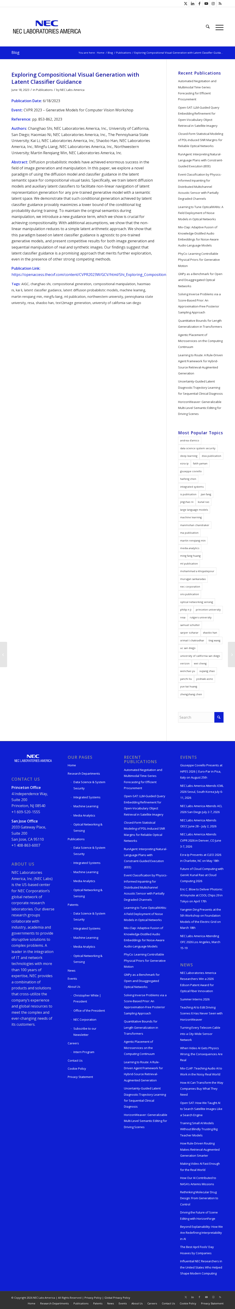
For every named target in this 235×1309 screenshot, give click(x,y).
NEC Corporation (84, 1019)
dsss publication (211, 456)
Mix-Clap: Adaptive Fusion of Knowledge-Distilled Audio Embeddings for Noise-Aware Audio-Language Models (198, 236)
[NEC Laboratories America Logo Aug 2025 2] (46, 26)
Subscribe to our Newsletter (84, 1031)
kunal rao (203, 502)
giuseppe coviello (191, 471)
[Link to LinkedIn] (192, 3)
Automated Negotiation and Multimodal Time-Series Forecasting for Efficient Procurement (197, 90)
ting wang (214, 640)
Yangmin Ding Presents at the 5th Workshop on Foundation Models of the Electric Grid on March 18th (200, 918)
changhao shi (40, 284)
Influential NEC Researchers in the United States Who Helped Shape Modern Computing (201, 1267)
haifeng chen (188, 479)
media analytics (189, 548)
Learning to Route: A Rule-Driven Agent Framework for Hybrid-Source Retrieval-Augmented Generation (200, 364)
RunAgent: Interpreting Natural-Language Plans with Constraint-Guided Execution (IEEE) (200, 160)
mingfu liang (53, 296)
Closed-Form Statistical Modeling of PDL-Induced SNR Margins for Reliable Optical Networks (200, 140)
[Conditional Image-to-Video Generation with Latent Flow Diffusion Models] (3, 654)
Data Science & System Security (89, 785)
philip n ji (185, 609)
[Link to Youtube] (206, 3)
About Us (74, 987)
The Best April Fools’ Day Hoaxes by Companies (197, 1250)
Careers (73, 1043)
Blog (15, 52)
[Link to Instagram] (213, 3)
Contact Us (75, 1060)
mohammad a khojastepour (197, 571)
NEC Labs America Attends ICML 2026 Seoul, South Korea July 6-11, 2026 (202, 792)
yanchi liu (186, 679)
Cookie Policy (77, 1068)
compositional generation (71, 284)
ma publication (189, 532)
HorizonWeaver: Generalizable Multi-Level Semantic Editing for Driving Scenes (199, 408)
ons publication (189, 594)
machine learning (132, 290)
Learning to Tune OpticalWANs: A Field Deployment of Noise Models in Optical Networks (200, 213)
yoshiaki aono (204, 679)
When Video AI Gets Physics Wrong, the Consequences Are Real (201, 1054)
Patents (73, 905)
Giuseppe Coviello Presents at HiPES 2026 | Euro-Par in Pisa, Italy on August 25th (201, 771)
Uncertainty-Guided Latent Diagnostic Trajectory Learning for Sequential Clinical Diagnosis (200, 387)
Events (72, 978)
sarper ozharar (189, 632)
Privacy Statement (80, 1077)
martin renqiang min (26, 296)
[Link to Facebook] (199, 3)
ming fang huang (190, 555)
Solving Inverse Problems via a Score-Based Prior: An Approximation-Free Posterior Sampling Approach (199, 303)
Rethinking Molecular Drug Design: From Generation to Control (199, 1198)
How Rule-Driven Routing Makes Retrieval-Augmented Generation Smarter (200, 1149)
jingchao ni (186, 502)
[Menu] (218, 26)
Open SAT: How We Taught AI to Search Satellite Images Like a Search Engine (201, 1109)
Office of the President (89, 1010)
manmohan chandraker (194, 525)
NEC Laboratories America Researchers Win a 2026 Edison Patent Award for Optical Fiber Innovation (198, 982)
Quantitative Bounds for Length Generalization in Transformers (200, 324)
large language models (194, 509)
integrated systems (192, 486)
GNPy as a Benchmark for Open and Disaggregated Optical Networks (200, 280)
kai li (19, 290)
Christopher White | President (87, 998)
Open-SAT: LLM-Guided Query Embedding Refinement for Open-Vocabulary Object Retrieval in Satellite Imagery (198, 116)
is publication (188, 494)
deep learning (188, 456)
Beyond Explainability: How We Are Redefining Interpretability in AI (201, 1233)
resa (31, 303)
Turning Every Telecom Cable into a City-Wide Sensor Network (200, 1033)
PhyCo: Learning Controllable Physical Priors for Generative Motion (199, 260)
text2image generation (73, 303)
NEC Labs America (72, 90)
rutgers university (201, 617)
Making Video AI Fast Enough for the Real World (200, 1166)
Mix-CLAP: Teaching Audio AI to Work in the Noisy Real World (201, 1071)
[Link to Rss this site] (220, 3)
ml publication (75, 296)
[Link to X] (185, 3)
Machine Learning (85, 806)
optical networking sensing (196, 602)
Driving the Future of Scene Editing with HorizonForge (199, 1215)
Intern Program (83, 1052)
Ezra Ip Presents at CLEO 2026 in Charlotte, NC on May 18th (200, 858)
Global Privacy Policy (117, 1297)
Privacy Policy (92, 1297)
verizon (185, 663)
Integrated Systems (87, 797)
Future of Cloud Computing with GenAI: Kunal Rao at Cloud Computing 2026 (202, 875)
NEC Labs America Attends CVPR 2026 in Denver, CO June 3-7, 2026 (200, 840)
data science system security (197, 448)
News (72, 970)
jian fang (206, 494)
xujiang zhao (207, 671)
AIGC (25, 284)
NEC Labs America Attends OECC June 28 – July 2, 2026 (198, 823)
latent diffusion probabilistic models (90, 290)
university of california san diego (116, 303)
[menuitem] (208, 26)
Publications (44, 90)
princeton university (208, 609)
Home (72, 765)
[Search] (208, 26)
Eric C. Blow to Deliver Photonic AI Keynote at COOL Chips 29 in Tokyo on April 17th (201, 895)
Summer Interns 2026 (195, 999)
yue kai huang (188, 686)
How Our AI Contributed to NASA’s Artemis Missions (198, 1181)
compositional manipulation (114, 284)
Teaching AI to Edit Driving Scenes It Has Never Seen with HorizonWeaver (201, 1013)
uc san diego (188, 648)
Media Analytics (84, 815)
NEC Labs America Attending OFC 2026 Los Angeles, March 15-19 (200, 942)
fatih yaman (200, 463)
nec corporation (190, 586)
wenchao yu (187, 671)
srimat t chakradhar (192, 640)
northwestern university (105, 296)
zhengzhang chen (191, 694)
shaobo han (45, 303)
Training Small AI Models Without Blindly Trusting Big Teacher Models (199, 1129)
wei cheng (200, 663)
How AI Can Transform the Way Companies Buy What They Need (201, 1088)
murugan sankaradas (193, 579)
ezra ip (184, 463)
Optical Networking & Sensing (87, 827)
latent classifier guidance (43, 290)
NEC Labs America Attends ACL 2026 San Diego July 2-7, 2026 (201, 809)
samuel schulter (190, 625)
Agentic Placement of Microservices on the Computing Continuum (200, 341)
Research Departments (84, 773)
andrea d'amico (189, 440)
